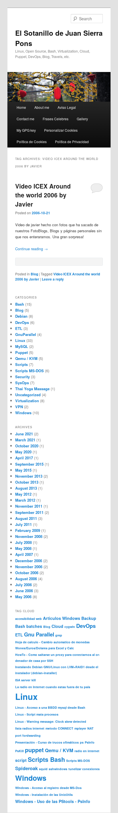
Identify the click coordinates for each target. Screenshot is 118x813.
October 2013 (26, 482)
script (21, 760)
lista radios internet (29, 728)
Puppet (21, 352)
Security (22, 376)
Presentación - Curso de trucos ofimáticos (47, 742)
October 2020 (26, 445)
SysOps (22, 382)
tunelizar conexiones (84, 769)
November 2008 (28, 536)
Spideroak (26, 768)
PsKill (19, 751)
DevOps (22, 322)
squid (43, 769)
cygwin (69, 626)
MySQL (21, 346)
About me (41, 107)
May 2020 (23, 451)
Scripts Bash (46, 759)
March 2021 (25, 439)
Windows (23, 412)
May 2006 (23, 596)
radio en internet (86, 751)
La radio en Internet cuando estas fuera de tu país (52, 687)
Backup (88, 618)
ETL (18, 328)
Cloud (57, 626)
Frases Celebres (55, 118)
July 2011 (23, 524)
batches (34, 626)
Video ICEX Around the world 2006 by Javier (43, 195)
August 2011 (26, 518)
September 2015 (29, 464)
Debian (21, 316)
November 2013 (28, 476)
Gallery (82, 118)
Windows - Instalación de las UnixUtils (44, 794)
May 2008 (23, 548)
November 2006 (28, 566)
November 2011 (28, 506)
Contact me (25, 118)
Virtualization (27, 400)
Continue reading (31, 248)
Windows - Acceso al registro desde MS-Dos (48, 788)
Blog (34, 274)
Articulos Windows (61, 618)
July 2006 (23, 584)
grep (58, 635)
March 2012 (25, 500)
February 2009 (27, 530)
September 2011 (29, 512)
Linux (20, 340)
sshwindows (58, 769)
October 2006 (26, 572)
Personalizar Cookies (61, 130)
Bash (19, 304)
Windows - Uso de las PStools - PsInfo (52, 801)
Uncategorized (28, 394)
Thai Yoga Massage (32, 388)
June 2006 (24, 590)
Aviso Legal (67, 107)
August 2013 (26, 488)
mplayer (80, 728)
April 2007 (24, 554)
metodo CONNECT (59, 728)
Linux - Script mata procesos (36, 714)
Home (21, 107)
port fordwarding (28, 735)
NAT (90, 728)
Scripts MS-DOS (29, 370)
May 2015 (23, 470)
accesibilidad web (28, 618)
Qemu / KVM (26, 358)
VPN (19, 406)
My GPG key (26, 130)
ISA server (22, 680)
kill (34, 680)
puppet (34, 750)
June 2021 (24, 433)
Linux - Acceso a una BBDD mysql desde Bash (50, 707)
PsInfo (90, 742)
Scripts (21, 364)
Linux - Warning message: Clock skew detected (50, 721)
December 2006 (28, 560)
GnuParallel (25, 334)
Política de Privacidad (72, 141)
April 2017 (24, 457)
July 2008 (23, 542)
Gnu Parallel (39, 634)
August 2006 (26, 578)
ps (82, 742)
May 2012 (23, 494)
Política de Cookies (32, 141)
